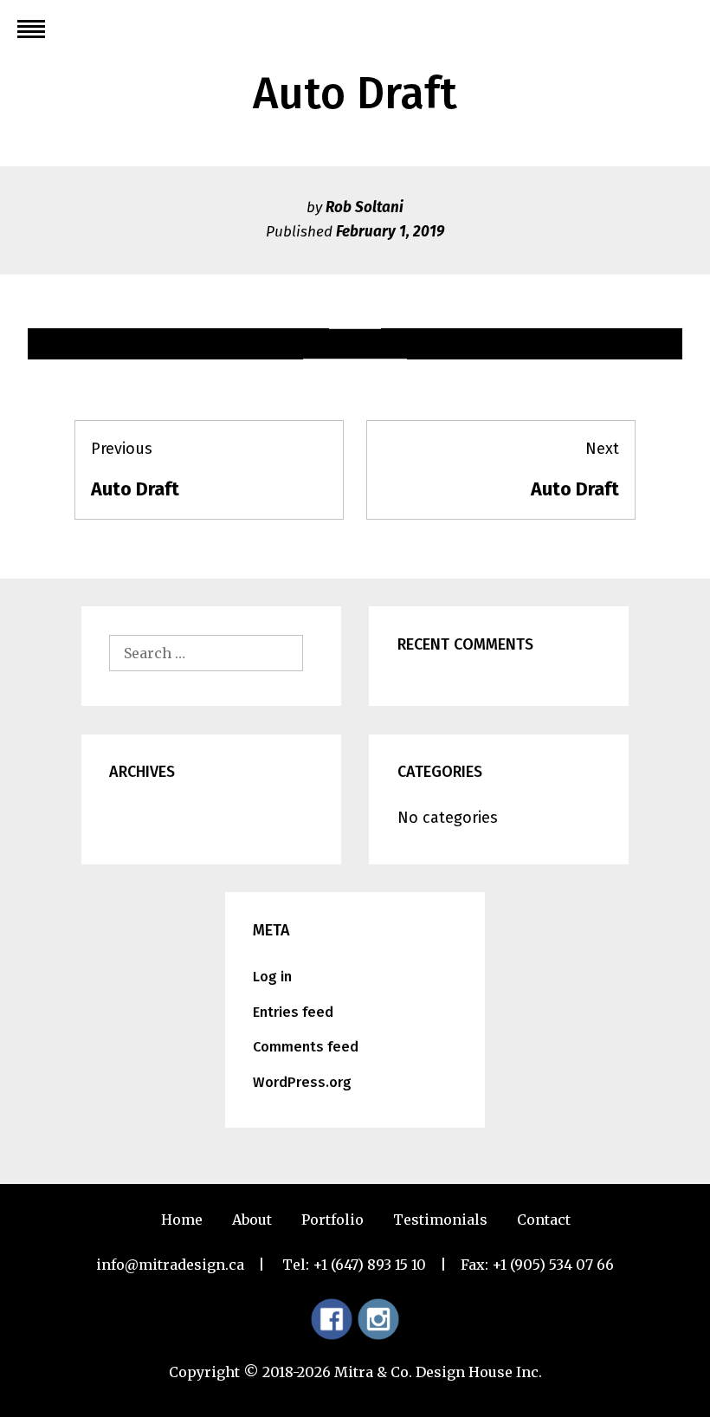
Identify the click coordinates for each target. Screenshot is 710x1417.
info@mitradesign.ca (170, 1264)
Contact (544, 1219)
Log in (272, 976)
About (252, 1219)
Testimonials (440, 1219)
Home (182, 1219)
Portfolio (332, 1219)
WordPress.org (302, 1082)
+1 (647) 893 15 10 (369, 1264)
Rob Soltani (364, 207)
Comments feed (305, 1046)
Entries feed (293, 1012)
